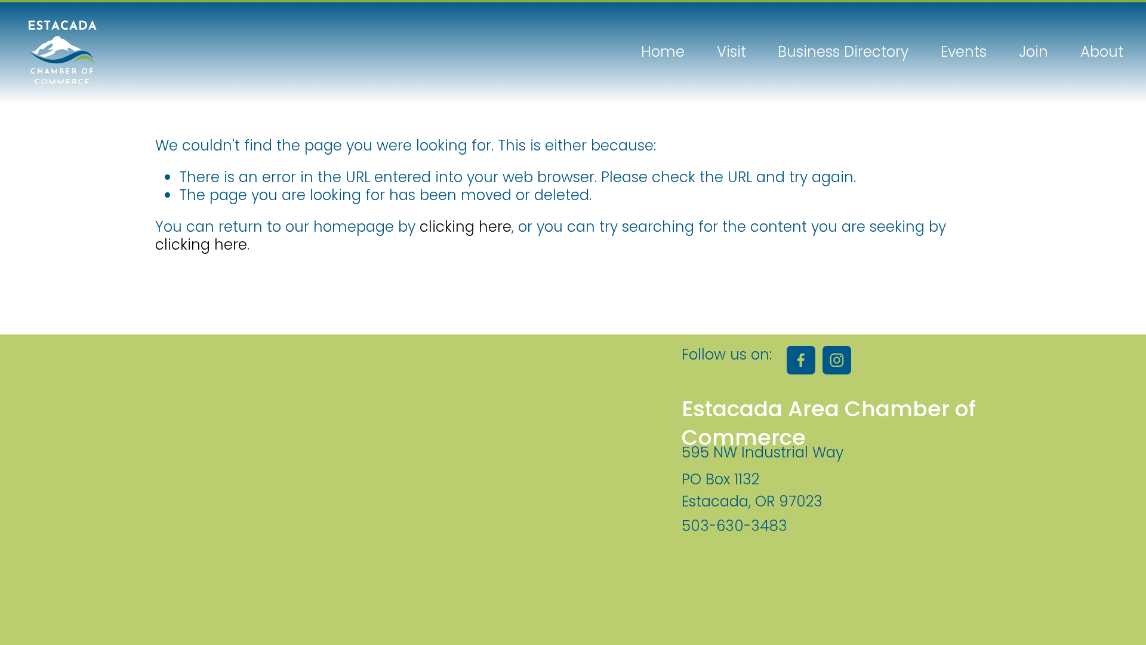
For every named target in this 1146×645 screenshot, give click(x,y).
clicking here (466, 226)
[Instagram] (836, 360)
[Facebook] (801, 360)
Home (663, 52)
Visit (731, 52)
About (1101, 52)
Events (964, 52)
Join (1033, 52)
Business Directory (843, 52)
